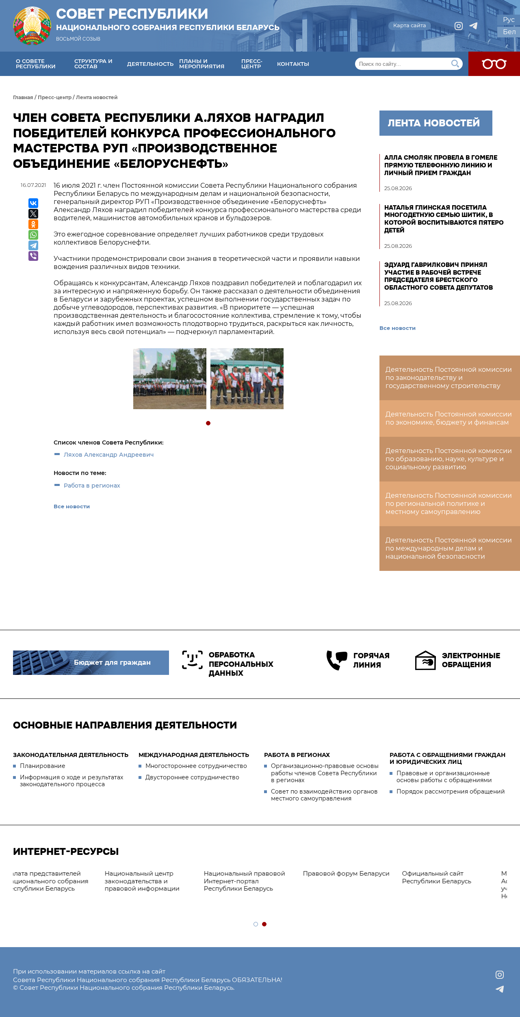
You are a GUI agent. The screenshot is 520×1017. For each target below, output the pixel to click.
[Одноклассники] (33, 224)
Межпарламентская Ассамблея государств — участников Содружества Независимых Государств (454, 885)
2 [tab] (264, 924)
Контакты (293, 64)
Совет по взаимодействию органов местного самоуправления (324, 795)
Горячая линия (371, 660)
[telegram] (473, 26)
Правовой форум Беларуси (258, 873)
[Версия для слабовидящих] (494, 64)
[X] (33, 214)
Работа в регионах (92, 485)
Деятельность (150, 64)
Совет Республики (168, 19)
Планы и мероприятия (202, 63)
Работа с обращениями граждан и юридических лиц (447, 758)
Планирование (42, 766)
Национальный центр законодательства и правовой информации (54, 881)
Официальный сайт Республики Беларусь (349, 877)
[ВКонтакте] (33, 203)
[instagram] (458, 26)
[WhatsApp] (33, 235)
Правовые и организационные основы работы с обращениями (444, 777)
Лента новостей (97, 97)
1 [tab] (208, 423)
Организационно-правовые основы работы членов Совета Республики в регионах (325, 773)
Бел (509, 32)
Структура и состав (93, 63)
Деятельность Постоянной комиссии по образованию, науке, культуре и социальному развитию (449, 459)
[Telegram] (33, 245)
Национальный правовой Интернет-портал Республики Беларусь (156, 881)
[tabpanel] (169, 379)
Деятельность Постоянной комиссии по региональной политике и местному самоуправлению (449, 504)
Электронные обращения (471, 660)
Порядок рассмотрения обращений (450, 791)
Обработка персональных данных (241, 664)
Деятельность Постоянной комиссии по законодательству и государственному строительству (449, 378)
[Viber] (33, 256)
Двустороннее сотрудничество (192, 777)
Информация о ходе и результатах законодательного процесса (71, 781)
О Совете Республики (36, 63)
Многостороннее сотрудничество (196, 766)
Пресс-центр (251, 63)
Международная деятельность (194, 755)
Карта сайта (409, 25)
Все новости (72, 506)
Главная (23, 97)
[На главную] (32, 26)
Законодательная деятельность (70, 755)
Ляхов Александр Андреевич (109, 454)
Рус (509, 20)
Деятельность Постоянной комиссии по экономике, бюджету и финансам (449, 418)
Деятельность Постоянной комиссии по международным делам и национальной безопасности (449, 548)
